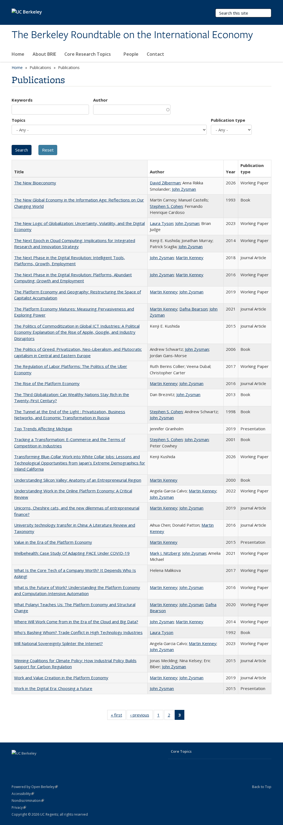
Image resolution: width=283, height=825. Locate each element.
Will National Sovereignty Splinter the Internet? (58, 643)
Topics (18, 120)
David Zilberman (165, 182)
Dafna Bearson (193, 309)
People (131, 54)
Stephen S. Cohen (166, 206)
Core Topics (181, 751)
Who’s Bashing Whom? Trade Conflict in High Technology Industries (78, 632)
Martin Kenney (189, 257)
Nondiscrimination (28, 800)
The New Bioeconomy (35, 182)
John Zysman (184, 189)
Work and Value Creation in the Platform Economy (61, 677)
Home (18, 54)
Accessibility (23, 793)
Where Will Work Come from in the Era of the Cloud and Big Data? (76, 621)
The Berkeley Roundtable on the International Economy (132, 35)
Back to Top (261, 786)
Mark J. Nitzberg (165, 553)
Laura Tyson (161, 223)
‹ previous (141, 716)
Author (100, 100)
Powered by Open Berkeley (35, 786)
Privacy (19, 807)
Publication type (228, 120)
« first (118, 716)
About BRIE (44, 54)
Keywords (22, 100)
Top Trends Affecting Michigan (43, 428)
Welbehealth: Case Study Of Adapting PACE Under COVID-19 (72, 553)
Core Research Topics (88, 54)
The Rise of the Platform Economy (47, 383)
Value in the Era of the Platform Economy (53, 542)
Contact (155, 54)
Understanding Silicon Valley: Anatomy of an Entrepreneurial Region (77, 480)
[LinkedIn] (16, 762)
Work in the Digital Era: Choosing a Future (53, 688)
